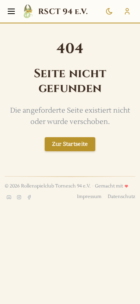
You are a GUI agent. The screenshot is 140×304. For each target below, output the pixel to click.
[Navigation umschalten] (11, 11)
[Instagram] (19, 197)
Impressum (89, 197)
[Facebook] (29, 197)
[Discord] (9, 197)
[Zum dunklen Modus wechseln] (109, 11)
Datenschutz (121, 197)
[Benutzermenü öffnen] (127, 11)
